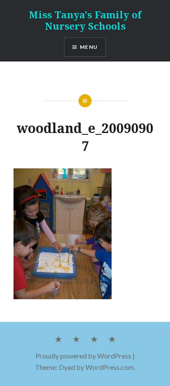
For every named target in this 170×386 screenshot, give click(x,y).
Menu (89, 47)
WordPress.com (109, 367)
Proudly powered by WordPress (83, 356)
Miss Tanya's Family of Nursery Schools (85, 20)
